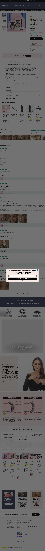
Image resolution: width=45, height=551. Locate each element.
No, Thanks (22, 280)
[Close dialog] (37, 270)
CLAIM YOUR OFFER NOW (22, 278)
